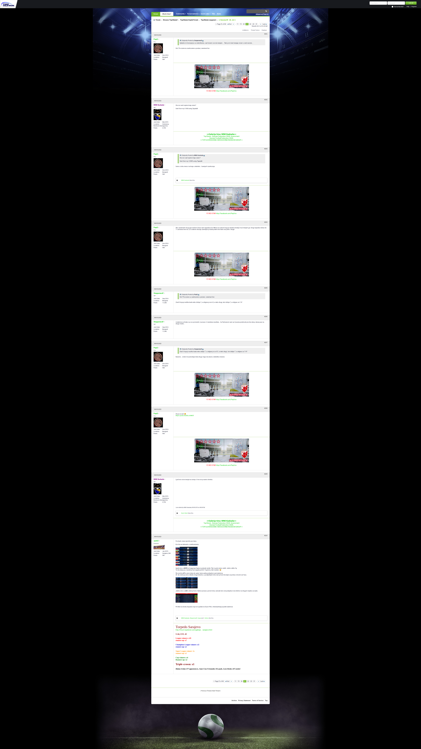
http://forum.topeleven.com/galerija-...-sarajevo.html (194, 630)
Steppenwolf (193, 618)
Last (264, 24)
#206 (265, 316)
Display (264, 30)
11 (237, 24)
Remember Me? (399, 6)
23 (253, 24)
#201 (265, 34)
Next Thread (216, 691)
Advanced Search (262, 14)
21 (247, 24)
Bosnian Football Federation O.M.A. (222, 138)
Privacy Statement (244, 700)
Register (414, 6)
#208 (265, 408)
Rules (219, 14)
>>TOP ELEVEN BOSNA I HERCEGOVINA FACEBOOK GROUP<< (221, 140)
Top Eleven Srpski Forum (189, 20)
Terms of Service (257, 700)
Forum (155, 14)
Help (408, 6)
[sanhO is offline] (159, 547)
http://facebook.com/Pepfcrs (226, 91)
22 (250, 24)
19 (241, 24)
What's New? (166, 14)
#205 (265, 288)
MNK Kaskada (185, 180)
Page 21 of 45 (221, 24)
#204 (265, 222)
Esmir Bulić (184, 513)
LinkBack (245, 30)
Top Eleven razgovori (208, 20)
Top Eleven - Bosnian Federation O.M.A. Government (221, 136)
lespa (199, 618)
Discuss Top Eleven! (170, 20)
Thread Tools (255, 30)
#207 (265, 342)
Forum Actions (192, 14)
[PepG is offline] (158, 48)
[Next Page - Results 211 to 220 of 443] (260, 24)
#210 (265, 535)
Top (266, 700)
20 (244, 24)
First (230, 24)
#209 (265, 474)
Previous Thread (206, 691)
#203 (265, 149)
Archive (234, 700)
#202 (265, 99)
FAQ (213, 14)
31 (256, 24)
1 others (206, 618)
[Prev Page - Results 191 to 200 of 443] (233, 24)
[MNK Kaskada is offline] (157, 114)
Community (180, 14)
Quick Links (205, 14)
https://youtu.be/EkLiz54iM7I (185, 415)
